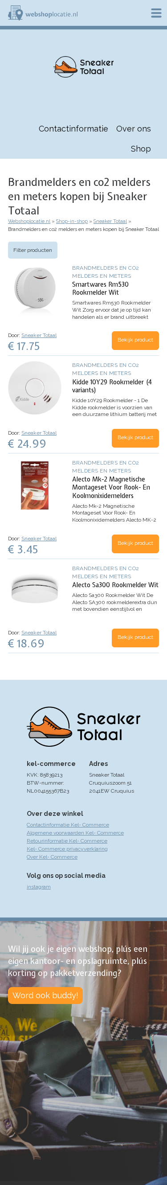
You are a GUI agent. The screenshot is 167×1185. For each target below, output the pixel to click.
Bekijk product (135, 340)
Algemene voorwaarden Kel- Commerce (75, 833)
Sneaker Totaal (110, 221)
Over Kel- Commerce (52, 857)
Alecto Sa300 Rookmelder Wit (115, 585)
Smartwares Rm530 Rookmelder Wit (100, 288)
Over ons (133, 128)
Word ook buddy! (45, 995)
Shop (141, 148)
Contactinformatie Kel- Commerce (68, 825)
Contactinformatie (73, 128)
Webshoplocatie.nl (29, 221)
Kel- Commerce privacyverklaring (67, 849)
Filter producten (32, 250)
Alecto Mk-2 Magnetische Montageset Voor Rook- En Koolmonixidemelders (111, 487)
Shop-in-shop (72, 221)
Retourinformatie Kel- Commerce (67, 841)
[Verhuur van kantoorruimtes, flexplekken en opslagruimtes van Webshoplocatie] (42, 13)
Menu (156, 13)
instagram (39, 887)
